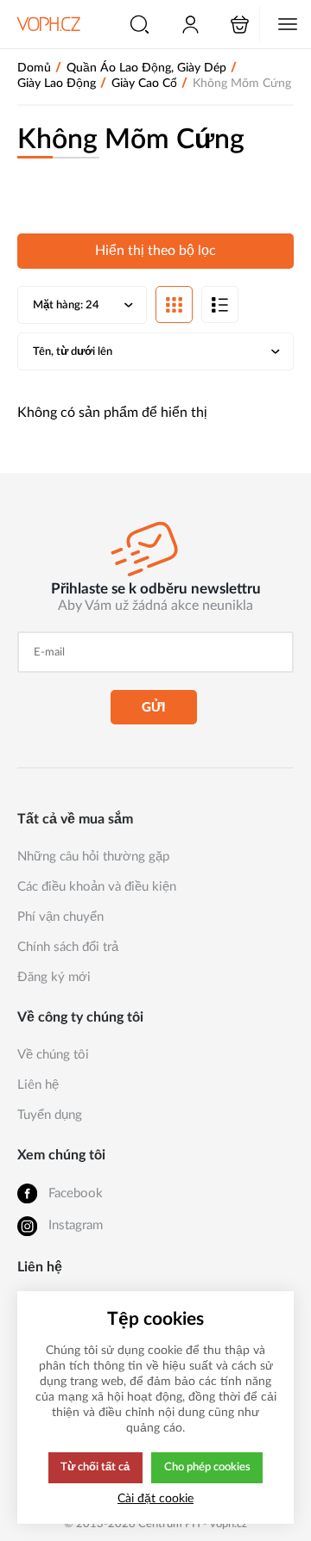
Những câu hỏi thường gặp (93, 856)
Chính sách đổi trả (67, 947)
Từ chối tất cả (95, 1467)
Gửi (154, 707)
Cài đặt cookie (155, 1498)
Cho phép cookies (207, 1467)
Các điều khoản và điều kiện (96, 886)
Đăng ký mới (54, 977)
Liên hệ (38, 1084)
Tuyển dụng (49, 1115)
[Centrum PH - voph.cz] (48, 24)
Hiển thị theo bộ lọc (155, 251)
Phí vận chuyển (60, 916)
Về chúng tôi (53, 1054)
